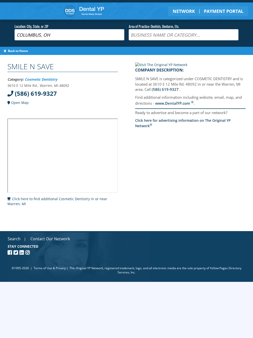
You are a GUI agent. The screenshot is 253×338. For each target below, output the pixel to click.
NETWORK (184, 11)
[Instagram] (28, 252)
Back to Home (17, 51)
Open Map (19, 102)
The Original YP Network (86, 268)
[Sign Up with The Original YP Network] (161, 64)
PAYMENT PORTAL (223, 11)
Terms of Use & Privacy (50, 268)
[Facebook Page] (11, 252)
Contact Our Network (50, 238)
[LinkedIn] (22, 252)
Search (14, 238)
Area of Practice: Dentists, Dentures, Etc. (154, 26)
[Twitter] (17, 252)
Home (84, 11)
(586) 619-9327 (35, 93)
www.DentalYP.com (174, 103)
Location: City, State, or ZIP (31, 26)
